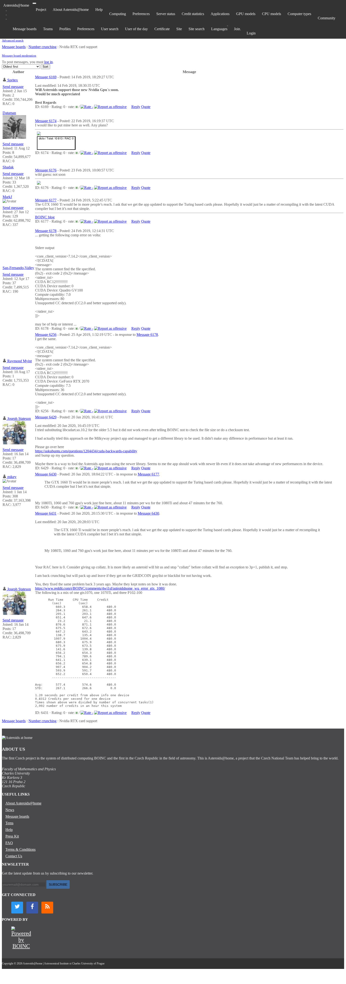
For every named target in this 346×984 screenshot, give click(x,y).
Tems (9, 823)
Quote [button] (145, 107)
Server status (165, 14)
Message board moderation (19, 55)
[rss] (47, 907)
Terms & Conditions (20, 849)
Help (99, 10)
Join (237, 29)
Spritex (12, 80)
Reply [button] (135, 107)
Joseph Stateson (19, 419)
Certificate (162, 29)
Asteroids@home (16, 5)
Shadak (8, 167)
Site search (197, 29)
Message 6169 (45, 77)
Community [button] (326, 18)
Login (251, 33)
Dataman (9, 113)
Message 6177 (45, 200)
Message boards (24, 29)
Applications (220, 14)
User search (109, 29)
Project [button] (41, 10)
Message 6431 (45, 513)
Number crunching (42, 47)
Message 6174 (45, 121)
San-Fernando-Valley (18, 268)
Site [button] (179, 29)
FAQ (9, 843)
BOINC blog (45, 217)
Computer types (299, 14)
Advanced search (13, 40)
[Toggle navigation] (34, 3)
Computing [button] (117, 14)
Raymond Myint (19, 361)
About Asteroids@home (71, 10)
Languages (219, 29)
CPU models (271, 14)
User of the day (136, 29)
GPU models (245, 14)
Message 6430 (45, 474)
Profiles (65, 29)
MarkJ (7, 197)
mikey (11, 477)
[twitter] (17, 907)
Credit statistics (193, 14)
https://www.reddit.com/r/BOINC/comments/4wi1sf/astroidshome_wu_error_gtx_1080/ (100, 588)
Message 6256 (45, 335)
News (9, 810)
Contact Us (13, 856)
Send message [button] (13, 87)
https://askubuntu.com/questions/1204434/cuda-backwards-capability (86, 451)
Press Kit (12, 836)
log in (48, 62)
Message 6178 (45, 231)
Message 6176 (45, 170)
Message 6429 (45, 417)
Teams (48, 29)
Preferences (141, 14)
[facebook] (32, 907)
